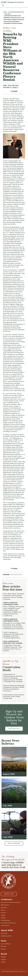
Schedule (3, 917)
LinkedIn (3, 962)
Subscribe (3, 949)
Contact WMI (9, 894)
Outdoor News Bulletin (16, 12)
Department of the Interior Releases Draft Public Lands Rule (13, 696)
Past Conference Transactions (8, 923)
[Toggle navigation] (3, 5)
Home (5, 12)
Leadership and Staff (6, 936)
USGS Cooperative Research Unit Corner (12, 642)
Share (14, 91)
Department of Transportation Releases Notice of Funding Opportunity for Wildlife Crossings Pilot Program (13, 677)
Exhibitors (3, 912)
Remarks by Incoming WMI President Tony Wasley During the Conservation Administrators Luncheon (14, 625)
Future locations (5, 925)
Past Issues (3, 946)
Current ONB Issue (6, 943)
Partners (3, 910)
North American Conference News (11, 603)
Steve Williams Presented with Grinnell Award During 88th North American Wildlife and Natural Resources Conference (13, 611)
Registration (4, 907)
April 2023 (7, 14)
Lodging (3, 915)
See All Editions (14, 843)
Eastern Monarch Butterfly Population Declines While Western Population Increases (14, 688)
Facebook (3, 957)
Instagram (3, 959)
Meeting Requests (5, 920)
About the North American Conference (11, 902)
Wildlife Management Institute (12, 2)
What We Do (4, 933)
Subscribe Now (14, 728)
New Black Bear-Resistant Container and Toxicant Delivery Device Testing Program (13, 596)
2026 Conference (5, 905)
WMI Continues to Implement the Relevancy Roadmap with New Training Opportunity (13, 635)
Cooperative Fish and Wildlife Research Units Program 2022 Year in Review (12, 647)
